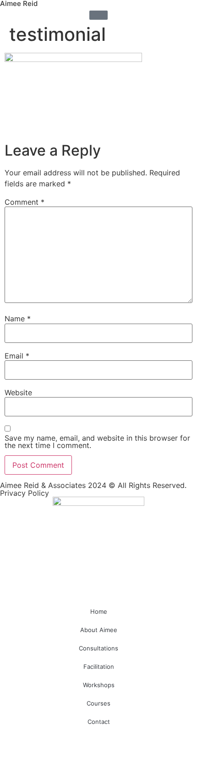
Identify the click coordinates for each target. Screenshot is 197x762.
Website (18, 392)
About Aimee (98, 629)
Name (18, 318)
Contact (99, 721)
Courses (98, 703)
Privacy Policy (24, 493)
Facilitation (98, 666)
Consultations (98, 648)
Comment (24, 202)
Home (98, 611)
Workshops (99, 685)
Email (17, 355)
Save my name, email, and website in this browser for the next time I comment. (97, 441)
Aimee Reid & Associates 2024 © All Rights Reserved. (93, 485)
